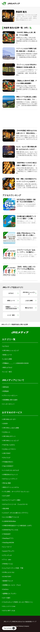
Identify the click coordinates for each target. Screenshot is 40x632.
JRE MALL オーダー (9, 419)
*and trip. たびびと (9, 445)
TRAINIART (7, 534)
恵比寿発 (6, 508)
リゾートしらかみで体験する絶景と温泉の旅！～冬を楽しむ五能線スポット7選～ (26, 51)
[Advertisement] (20, 118)
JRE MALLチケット (9, 436)
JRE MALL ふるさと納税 (11, 428)
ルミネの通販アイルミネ (11, 517)
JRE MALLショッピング (11, 440)
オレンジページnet (9, 606)
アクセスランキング (12, 195)
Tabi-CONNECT (8, 466)
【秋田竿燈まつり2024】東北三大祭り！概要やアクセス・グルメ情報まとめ (26, 165)
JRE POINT (7, 453)
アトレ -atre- (7, 559)
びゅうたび (6, 457)
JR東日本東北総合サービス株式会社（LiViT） (18, 525)
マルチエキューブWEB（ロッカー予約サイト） (18, 602)
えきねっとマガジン (9, 449)
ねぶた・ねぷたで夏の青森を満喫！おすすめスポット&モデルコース (26, 149)
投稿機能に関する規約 (10, 400)
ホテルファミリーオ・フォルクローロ (15, 504)
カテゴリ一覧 (8, 339)
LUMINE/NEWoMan (9, 521)
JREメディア (5, 324)
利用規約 (6, 391)
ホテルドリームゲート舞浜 (11, 500)
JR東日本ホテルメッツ (10, 474)
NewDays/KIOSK (8, 542)
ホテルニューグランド (10, 479)
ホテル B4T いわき (9, 610)
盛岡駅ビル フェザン (9, 593)
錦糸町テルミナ (8, 581)
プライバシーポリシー (10, 395)
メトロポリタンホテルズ (11, 470)
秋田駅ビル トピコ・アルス (12, 585)
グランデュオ (7, 555)
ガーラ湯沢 (6, 598)
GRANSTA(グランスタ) (10, 530)
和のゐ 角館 (7, 483)
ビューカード (7, 547)
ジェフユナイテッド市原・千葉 (13, 568)
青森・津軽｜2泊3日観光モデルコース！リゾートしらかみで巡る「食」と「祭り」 (26, 181)
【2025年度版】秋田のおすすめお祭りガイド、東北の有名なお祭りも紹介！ (26, 133)
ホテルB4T (6, 496)
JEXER (5, 423)
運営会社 (6, 387)
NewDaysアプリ (8, 538)
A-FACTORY (7, 576)
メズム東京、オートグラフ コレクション (16, 491)
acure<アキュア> (8, 551)
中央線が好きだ (8, 462)
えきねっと (6, 432)
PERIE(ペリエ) (8, 564)
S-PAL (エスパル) (8, 572)
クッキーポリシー (9, 404)
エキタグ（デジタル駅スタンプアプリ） (16, 513)
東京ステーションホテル (11, 487)
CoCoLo (5, 589)
